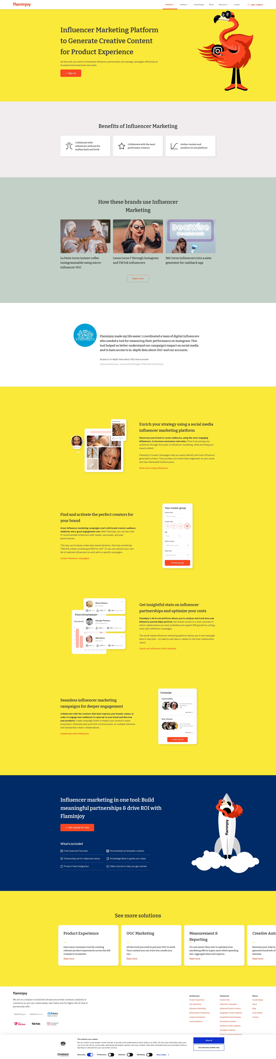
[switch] (111, 1054)
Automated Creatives (228, 1021)
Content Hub (225, 1000)
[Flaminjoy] (22, 5)
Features (183, 5)
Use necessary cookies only (208, 1047)
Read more (138, 278)
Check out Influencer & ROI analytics (157, 648)
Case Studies (257, 1013)
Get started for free (79, 827)
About (211, 5)
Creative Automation (197, 1017)
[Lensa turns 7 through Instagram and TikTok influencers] (138, 236)
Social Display (199, 5)
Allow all (209, 1040)
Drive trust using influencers (153, 468)
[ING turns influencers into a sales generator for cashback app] (191, 236)
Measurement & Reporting (199, 1013)
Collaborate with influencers (74, 733)
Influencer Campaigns (228, 1004)
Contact (237, 5)
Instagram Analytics (227, 1030)
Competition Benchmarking (230, 1017)
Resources (223, 5)
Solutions (169, 5)
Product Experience (196, 1000)
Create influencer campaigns (74, 558)
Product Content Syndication (231, 1034)
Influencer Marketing (197, 1008)
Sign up (72, 73)
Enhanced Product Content (230, 1008)
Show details (161, 1055)
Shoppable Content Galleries (231, 1013)
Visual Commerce (195, 1021)
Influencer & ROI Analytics (230, 1026)
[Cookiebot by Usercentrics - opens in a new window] (63, 1054)
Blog (254, 1008)
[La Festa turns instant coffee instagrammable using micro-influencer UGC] (85, 236)
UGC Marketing (195, 1004)
